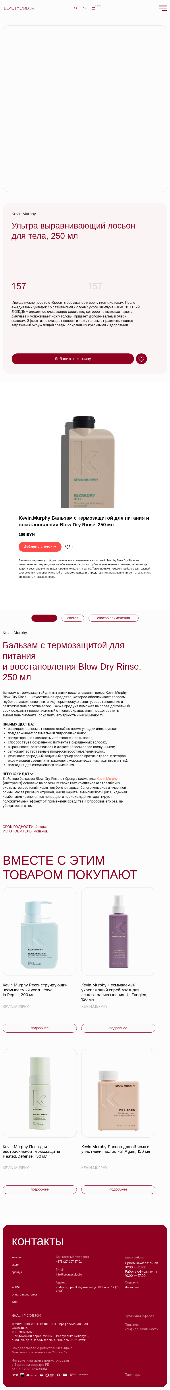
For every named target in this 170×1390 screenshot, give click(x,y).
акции (15, 1264)
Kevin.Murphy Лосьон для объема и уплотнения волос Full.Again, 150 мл (115, 1149)
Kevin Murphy (107, 779)
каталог (17, 1257)
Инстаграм (132, 1287)
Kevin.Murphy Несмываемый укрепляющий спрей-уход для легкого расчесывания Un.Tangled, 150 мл (114, 992)
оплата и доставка (24, 1294)
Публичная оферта (139, 1316)
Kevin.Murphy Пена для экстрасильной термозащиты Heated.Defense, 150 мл (31, 1151)
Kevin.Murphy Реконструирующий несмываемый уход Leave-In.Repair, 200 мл (35, 990)
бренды (17, 1272)
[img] (40, 931)
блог (15, 1301)
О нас (16, 1287)
